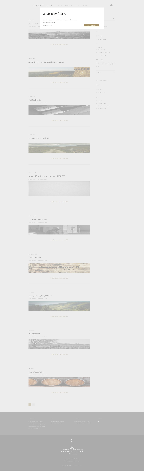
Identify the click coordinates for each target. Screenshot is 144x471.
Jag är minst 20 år (50, 22)
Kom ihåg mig (48, 25)
